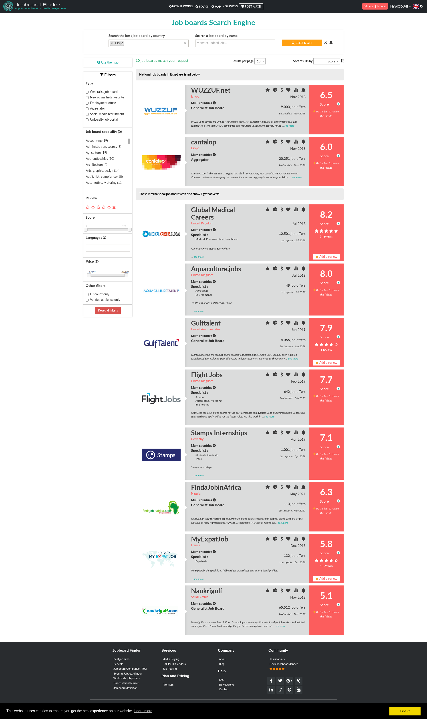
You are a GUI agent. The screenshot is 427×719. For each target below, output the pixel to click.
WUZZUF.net (210, 90)
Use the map (109, 62)
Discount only (99, 294)
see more (289, 125)
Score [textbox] (331, 61)
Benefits (118, 664)
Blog (222, 664)
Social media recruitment (107, 114)
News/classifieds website (107, 97)
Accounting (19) (97, 140)
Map (217, 7)
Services (231, 6)
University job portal (104, 119)
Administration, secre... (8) (103, 146)
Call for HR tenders (174, 664)
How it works (182, 6)
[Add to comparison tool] (296, 90)
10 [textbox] (258, 61)
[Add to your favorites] (288, 90)
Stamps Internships (219, 433)
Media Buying (171, 659)
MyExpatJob (209, 539)
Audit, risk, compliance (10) (104, 176)
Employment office (103, 103)
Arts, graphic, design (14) (102, 170)
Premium (168, 684)
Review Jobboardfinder (284, 664)
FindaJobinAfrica (216, 487)
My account (399, 6)
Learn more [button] (143, 711)
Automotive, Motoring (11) (104, 182)
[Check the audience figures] (275, 90)
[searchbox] (126, 44)
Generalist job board (104, 92)
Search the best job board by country (137, 36)
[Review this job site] (268, 90)
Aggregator (97, 108)
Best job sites (121, 659)
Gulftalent (206, 323)
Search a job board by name (216, 36)
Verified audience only (105, 300)
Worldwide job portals (126, 678)
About (222, 659)
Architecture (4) (96, 164)
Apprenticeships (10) (100, 158)
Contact (223, 689)
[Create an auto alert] (303, 90)
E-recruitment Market (126, 683)
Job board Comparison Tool (130, 668)
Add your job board (375, 6)
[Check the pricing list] (282, 90)
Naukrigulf (206, 591)
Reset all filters (108, 310)
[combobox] (149, 43)
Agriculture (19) (96, 152)
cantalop (203, 142)
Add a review (327, 256)
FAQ (221, 679)
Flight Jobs (207, 375)
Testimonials (277, 659)
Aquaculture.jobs (216, 269)
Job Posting (170, 668)
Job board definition (125, 688)
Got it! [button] (405, 711)
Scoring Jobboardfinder (127, 673)
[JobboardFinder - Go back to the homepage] (34, 6)
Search (203, 7)
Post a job (252, 6)
